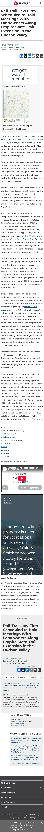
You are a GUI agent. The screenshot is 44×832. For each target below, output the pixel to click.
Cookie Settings (29, 818)
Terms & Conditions (9, 815)
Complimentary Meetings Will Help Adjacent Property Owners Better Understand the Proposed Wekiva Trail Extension (25, 749)
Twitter (4, 447)
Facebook (5, 444)
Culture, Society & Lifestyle (14, 686)
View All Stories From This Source (25, 763)
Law (27, 686)
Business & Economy (30, 683)
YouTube (5, 456)
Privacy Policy (13, 818)
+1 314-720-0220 (8, 434)
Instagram (5, 453)
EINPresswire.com (17, 140)
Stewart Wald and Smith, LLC (12, 47)
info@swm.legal (8, 437)
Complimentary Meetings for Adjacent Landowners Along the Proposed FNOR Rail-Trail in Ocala (25, 758)
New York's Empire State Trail (25, 239)
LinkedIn (5, 450)
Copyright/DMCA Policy (29, 815)
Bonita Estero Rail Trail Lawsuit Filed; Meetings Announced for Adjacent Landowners (26, 740)
